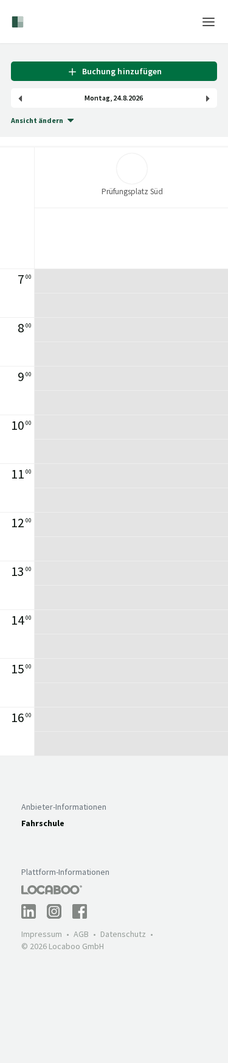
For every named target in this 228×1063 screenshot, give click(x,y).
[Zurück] (20, 98)
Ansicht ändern (37, 120)
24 (116, 98)
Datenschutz (123, 933)
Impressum (41, 933)
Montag (97, 98)
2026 (135, 98)
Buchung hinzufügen (119, 71)
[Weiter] (208, 98)
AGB (81, 933)
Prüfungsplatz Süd (132, 191)
